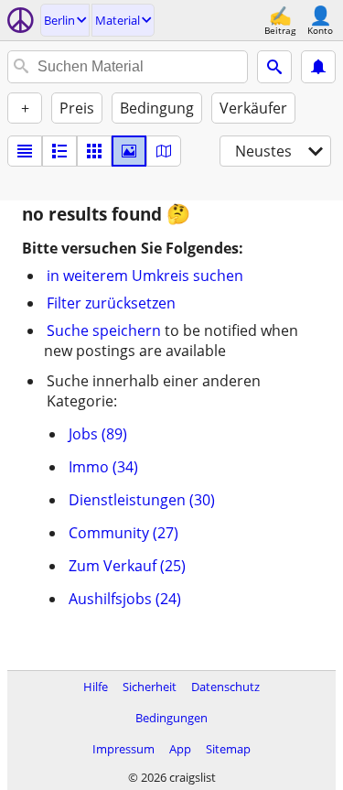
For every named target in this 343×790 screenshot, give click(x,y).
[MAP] (163, 151)
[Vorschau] (59, 151)
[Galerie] (129, 151)
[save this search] (318, 66)
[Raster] (94, 151)
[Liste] (24, 151)
